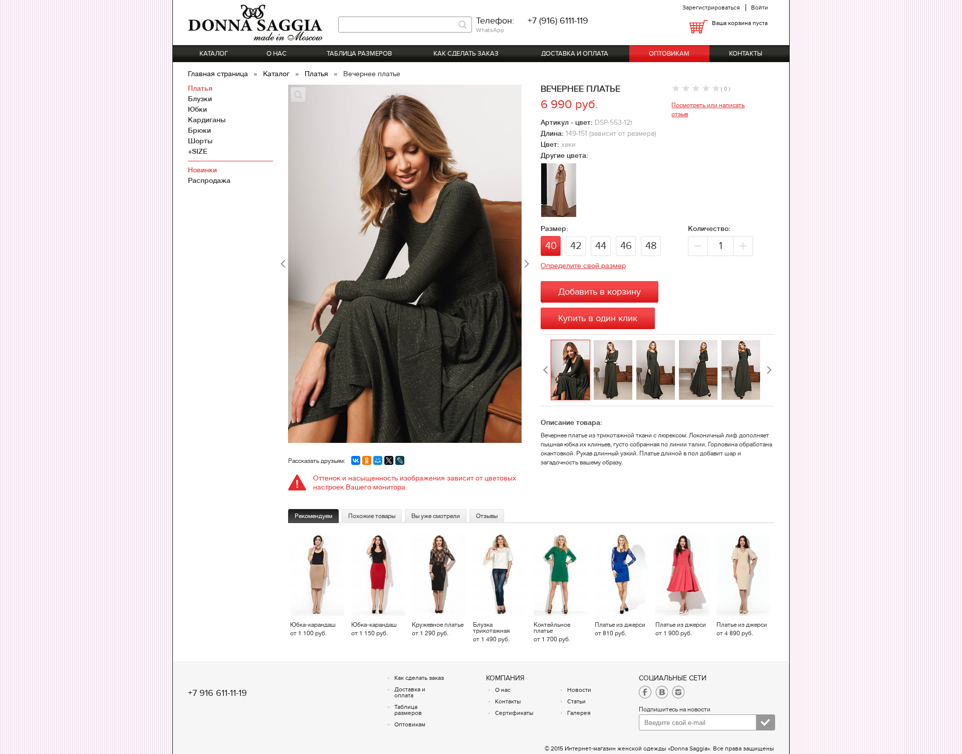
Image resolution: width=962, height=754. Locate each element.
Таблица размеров (359, 54)
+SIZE (197, 151)
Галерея (579, 712)
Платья (317, 74)
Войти (759, 7)
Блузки (200, 98)
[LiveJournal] (399, 460)
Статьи (576, 701)
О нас (277, 54)
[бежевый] (558, 214)
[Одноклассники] (366, 460)
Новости (579, 689)
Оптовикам (669, 54)
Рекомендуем (313, 516)
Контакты (745, 54)
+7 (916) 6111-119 (558, 21)
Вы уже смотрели (435, 516)
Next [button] (769, 370)
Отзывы (487, 516)
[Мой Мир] (377, 460)
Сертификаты (514, 712)
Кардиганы (206, 119)
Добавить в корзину (599, 292)
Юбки (197, 109)
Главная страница (219, 74)
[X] (388, 460)
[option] (572, 370)
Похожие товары (371, 516)
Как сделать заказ (466, 54)
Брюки (199, 130)
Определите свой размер (583, 266)
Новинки (202, 169)
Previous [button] (546, 370)
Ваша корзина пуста (740, 23)
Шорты (200, 140)
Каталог (213, 54)
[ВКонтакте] (355, 460)
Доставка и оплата (574, 54)
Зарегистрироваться (711, 7)
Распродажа (209, 180)
